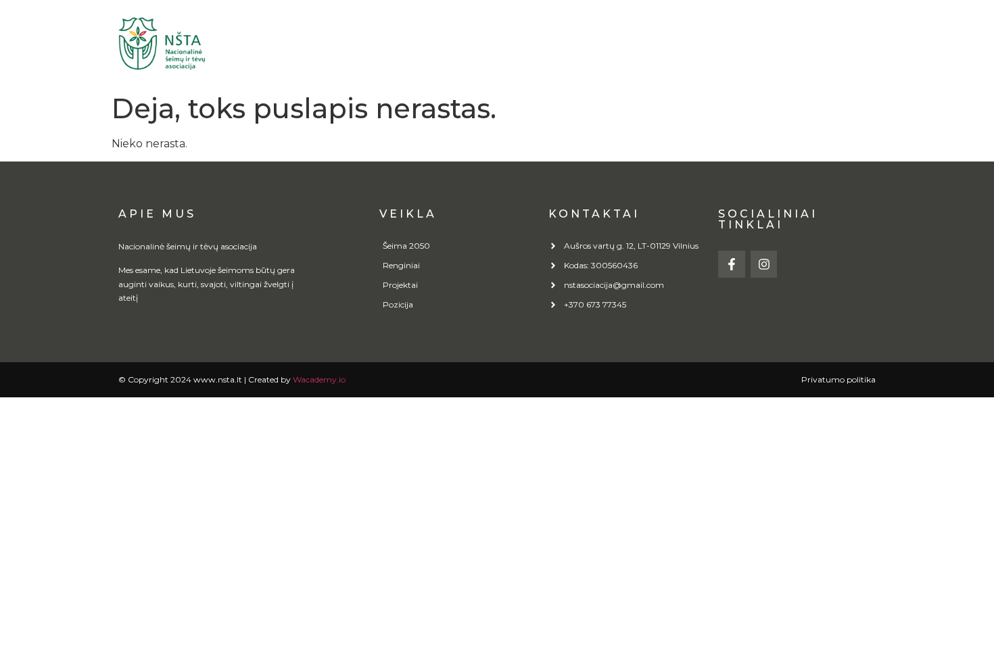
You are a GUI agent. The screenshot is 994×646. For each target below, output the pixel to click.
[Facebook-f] (731, 264)
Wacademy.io (319, 379)
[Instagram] (764, 264)
